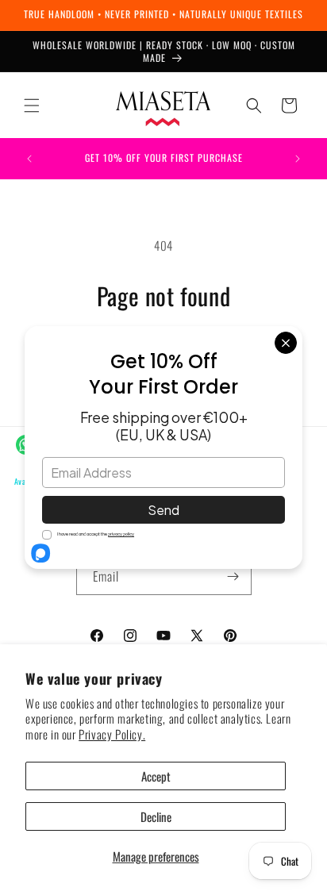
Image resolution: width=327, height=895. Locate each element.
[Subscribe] (233, 576)
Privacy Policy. (112, 734)
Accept (156, 776)
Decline (155, 816)
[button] (31, 105)
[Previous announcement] (29, 158)
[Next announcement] (297, 158)
